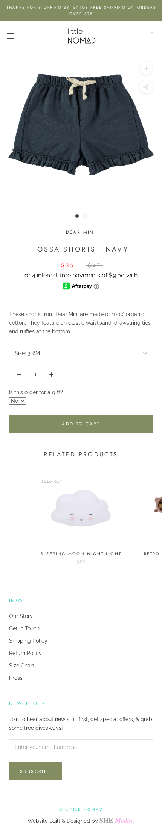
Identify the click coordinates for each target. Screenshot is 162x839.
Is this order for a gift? (36, 392)
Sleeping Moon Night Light (81, 554)
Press (16, 678)
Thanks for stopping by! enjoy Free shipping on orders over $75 (81, 11)
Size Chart (21, 666)
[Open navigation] (10, 36)
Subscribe (35, 771)
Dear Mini (81, 232)
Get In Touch (24, 628)
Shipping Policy (28, 641)
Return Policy (25, 653)
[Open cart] (152, 36)
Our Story (21, 616)
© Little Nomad (81, 809)
